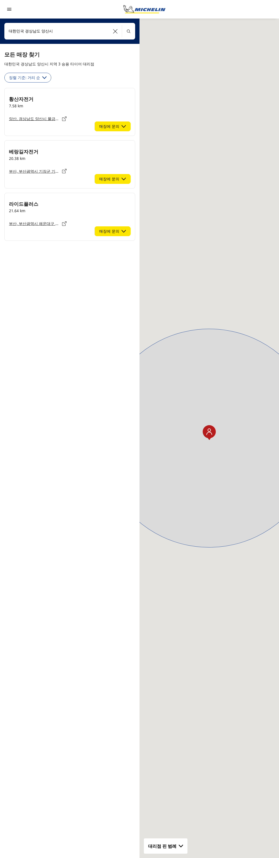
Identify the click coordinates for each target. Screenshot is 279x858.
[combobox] (69, 31)
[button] (115, 31)
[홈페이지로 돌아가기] (144, 9)
